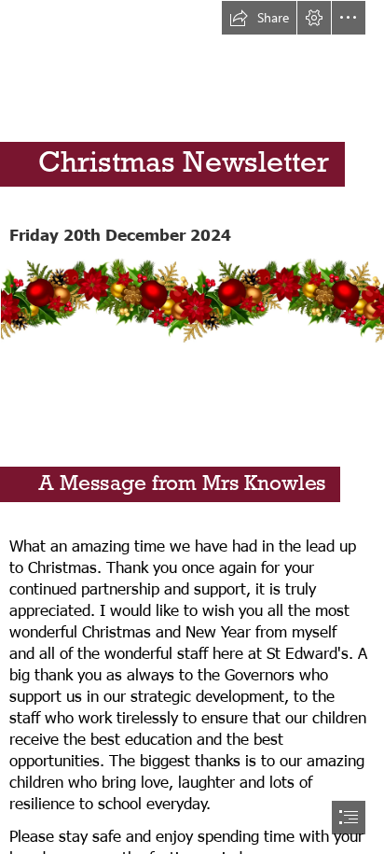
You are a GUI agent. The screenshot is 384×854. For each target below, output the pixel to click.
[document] (192, 427)
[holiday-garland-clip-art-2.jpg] (192, 299)
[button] (259, 18)
